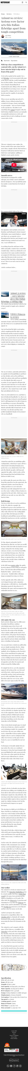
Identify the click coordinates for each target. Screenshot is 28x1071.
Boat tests (7, 60)
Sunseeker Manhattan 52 (16, 892)
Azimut (12, 110)
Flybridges (16, 14)
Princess (20, 902)
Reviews (9, 14)
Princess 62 (13, 900)
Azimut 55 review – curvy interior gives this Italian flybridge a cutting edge (13, 297)
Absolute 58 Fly (5, 917)
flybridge (6, 78)
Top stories (14, 60)
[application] (14, 219)
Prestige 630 (7, 907)
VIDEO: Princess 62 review (17, 315)
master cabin (15, 565)
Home (3, 14)
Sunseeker (4, 931)
